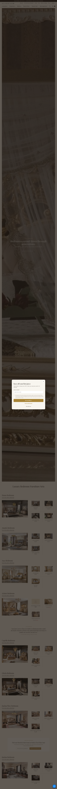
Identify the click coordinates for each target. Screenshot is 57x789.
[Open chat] (54, 786)
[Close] (43, 381)
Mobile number (16, 389)
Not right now (28, 406)
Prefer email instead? (28, 403)
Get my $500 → (28, 400)
